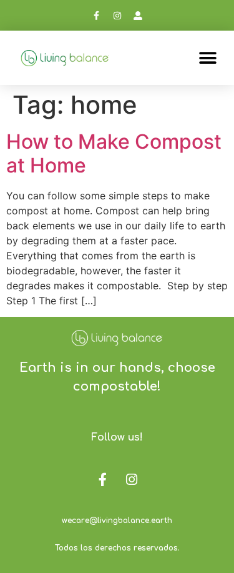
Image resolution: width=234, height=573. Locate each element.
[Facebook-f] (96, 15)
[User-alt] (138, 15)
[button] (207, 58)
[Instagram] (117, 15)
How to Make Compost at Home (114, 153)
